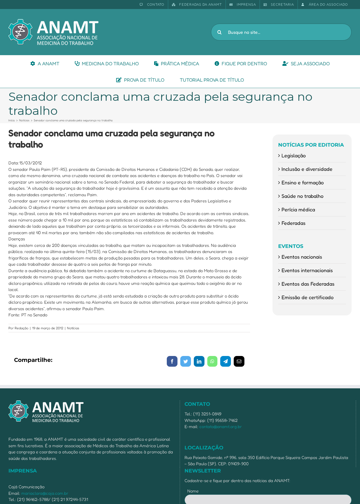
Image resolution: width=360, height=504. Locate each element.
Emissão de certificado (308, 297)
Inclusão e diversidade (307, 169)
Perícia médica (298, 209)
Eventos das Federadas (308, 284)
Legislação (294, 155)
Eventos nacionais (302, 257)
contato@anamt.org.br (220, 426)
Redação (21, 328)
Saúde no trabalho (302, 196)
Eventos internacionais (307, 270)
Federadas (293, 223)
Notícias (73, 328)
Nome (193, 491)
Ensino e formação (303, 182)
